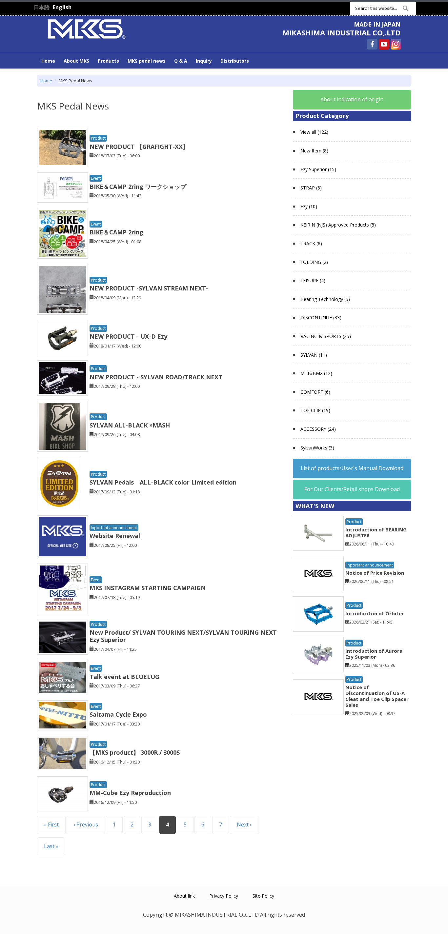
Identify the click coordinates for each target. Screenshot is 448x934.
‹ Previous (85, 824)
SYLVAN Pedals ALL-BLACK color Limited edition (163, 482)
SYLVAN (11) (313, 355)
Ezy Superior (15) (318, 169)
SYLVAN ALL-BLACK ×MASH (130, 425)
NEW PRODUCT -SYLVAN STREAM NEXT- (149, 288)
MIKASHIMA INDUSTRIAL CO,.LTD (341, 32)
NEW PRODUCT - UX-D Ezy (128, 336)
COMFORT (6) (315, 392)
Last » (51, 846)
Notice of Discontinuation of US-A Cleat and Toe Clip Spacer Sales (377, 696)
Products (108, 61)
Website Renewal (115, 536)
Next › (244, 824)
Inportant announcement (114, 527)
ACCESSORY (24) (318, 429)
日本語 (42, 7)
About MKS (76, 61)
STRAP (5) (311, 188)
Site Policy (263, 896)
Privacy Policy (223, 896)
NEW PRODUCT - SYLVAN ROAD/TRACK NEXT (156, 377)
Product (98, 138)
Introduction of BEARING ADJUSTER (376, 532)
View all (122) (314, 132)
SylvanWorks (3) (317, 448)
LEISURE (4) (312, 280)
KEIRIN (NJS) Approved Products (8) (338, 225)
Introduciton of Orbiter (374, 613)
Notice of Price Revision (374, 572)
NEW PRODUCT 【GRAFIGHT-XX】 (139, 146)
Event (96, 178)
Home (48, 61)
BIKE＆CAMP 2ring (116, 232)
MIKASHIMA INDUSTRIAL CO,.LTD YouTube (384, 44)
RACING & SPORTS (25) (325, 336)
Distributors (234, 61)
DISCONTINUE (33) (320, 317)
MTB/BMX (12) (316, 373)
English (62, 7)
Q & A (180, 61)
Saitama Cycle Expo (118, 714)
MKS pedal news (147, 61)
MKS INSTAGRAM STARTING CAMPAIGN (148, 588)
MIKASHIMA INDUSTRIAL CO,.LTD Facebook (372, 44)
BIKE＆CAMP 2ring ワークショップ (138, 186)
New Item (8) (314, 151)
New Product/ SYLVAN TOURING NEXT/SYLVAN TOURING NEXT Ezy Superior (183, 636)
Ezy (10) (308, 206)
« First (51, 824)
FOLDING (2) (314, 262)
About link (184, 896)
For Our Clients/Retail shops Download (352, 489)
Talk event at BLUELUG (124, 677)
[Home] (87, 28)
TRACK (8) (311, 243)
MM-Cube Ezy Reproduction (130, 793)
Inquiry (204, 61)
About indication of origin (351, 99)
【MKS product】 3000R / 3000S (135, 752)
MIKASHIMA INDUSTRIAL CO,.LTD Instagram (396, 44)
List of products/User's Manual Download (352, 468)
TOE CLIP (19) (315, 410)
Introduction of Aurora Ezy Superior (373, 653)
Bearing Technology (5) (325, 299)
